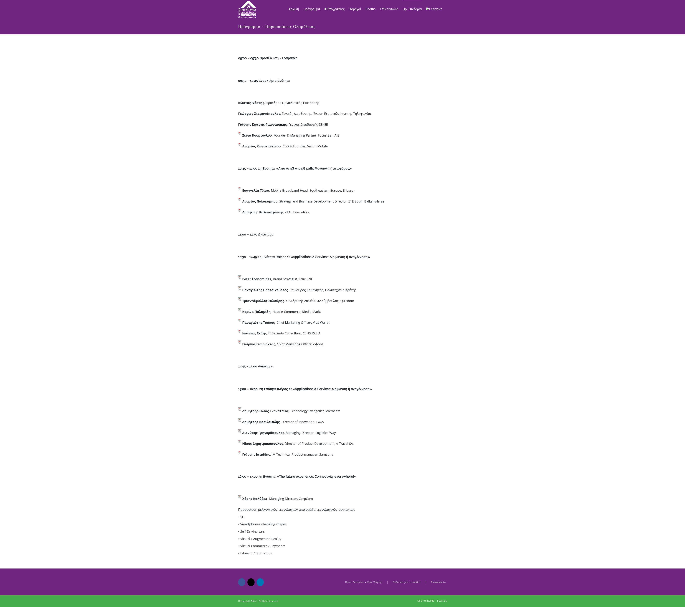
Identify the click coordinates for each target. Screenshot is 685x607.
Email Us (441, 600)
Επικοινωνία (438, 582)
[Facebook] (241, 582)
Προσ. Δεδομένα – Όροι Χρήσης (363, 582)
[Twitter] (251, 582)
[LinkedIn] (260, 582)
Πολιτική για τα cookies (407, 582)
